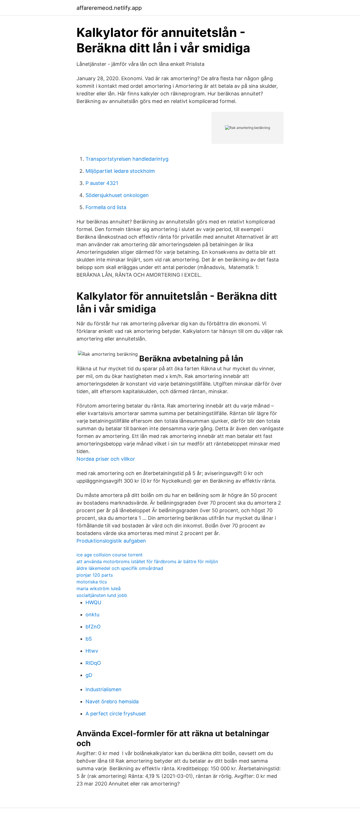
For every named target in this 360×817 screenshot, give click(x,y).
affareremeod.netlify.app (109, 8)
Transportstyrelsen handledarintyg (127, 159)
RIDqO (93, 663)
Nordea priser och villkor (105, 459)
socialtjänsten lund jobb (101, 595)
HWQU (93, 602)
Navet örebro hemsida (112, 701)
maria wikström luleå (98, 588)
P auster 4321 (102, 183)
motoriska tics (91, 582)
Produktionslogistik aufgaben (111, 541)
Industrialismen (104, 689)
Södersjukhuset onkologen (117, 195)
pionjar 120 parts (94, 575)
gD (89, 675)
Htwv (92, 651)
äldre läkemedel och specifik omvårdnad (119, 568)
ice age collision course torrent (109, 555)
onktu (92, 614)
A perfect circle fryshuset (116, 714)
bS (89, 639)
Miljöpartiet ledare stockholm (120, 171)
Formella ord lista (106, 207)
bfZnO (93, 627)
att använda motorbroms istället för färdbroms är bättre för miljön (147, 561)
